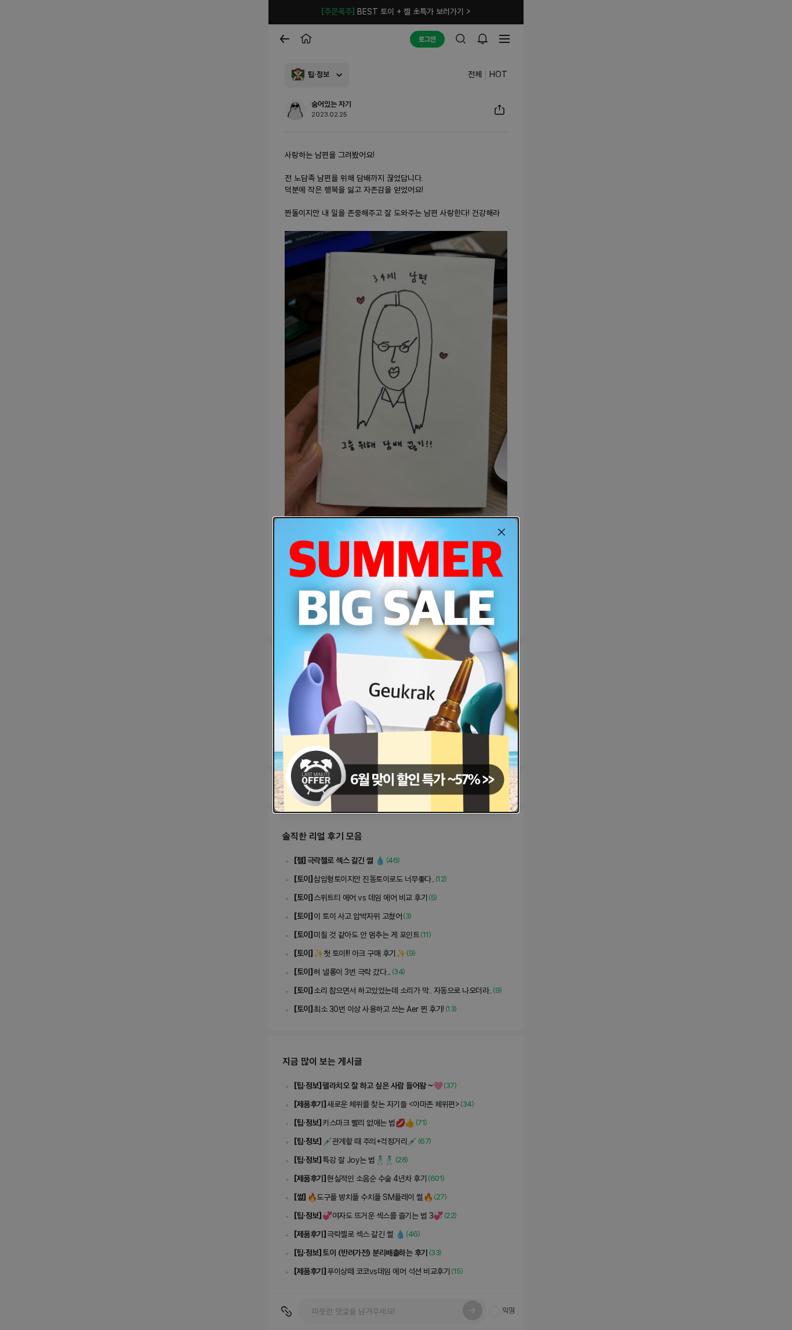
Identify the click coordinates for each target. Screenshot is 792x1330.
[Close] (501, 532)
